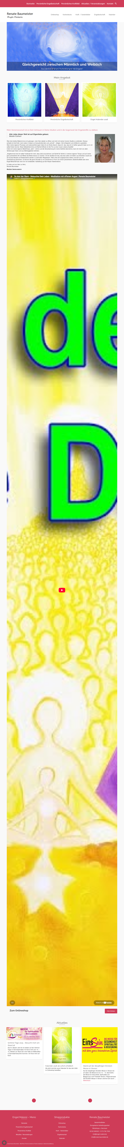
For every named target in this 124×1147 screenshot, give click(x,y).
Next (118, 46)
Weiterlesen (86, 1080)
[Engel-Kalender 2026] (104, 100)
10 (68, 69)
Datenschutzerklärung (48, 1143)
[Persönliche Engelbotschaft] (67, 100)
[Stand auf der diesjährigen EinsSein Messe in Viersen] (100, 1045)
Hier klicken (111, 1011)
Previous (5, 46)
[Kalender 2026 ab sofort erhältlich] (62, 1045)
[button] (4, 1142)
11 (70, 69)
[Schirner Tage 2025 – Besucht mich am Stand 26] (24, 1033)
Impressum (40, 1143)
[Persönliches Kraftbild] (30, 100)
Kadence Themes (34, 1143)
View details (22, 100)
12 (72, 69)
